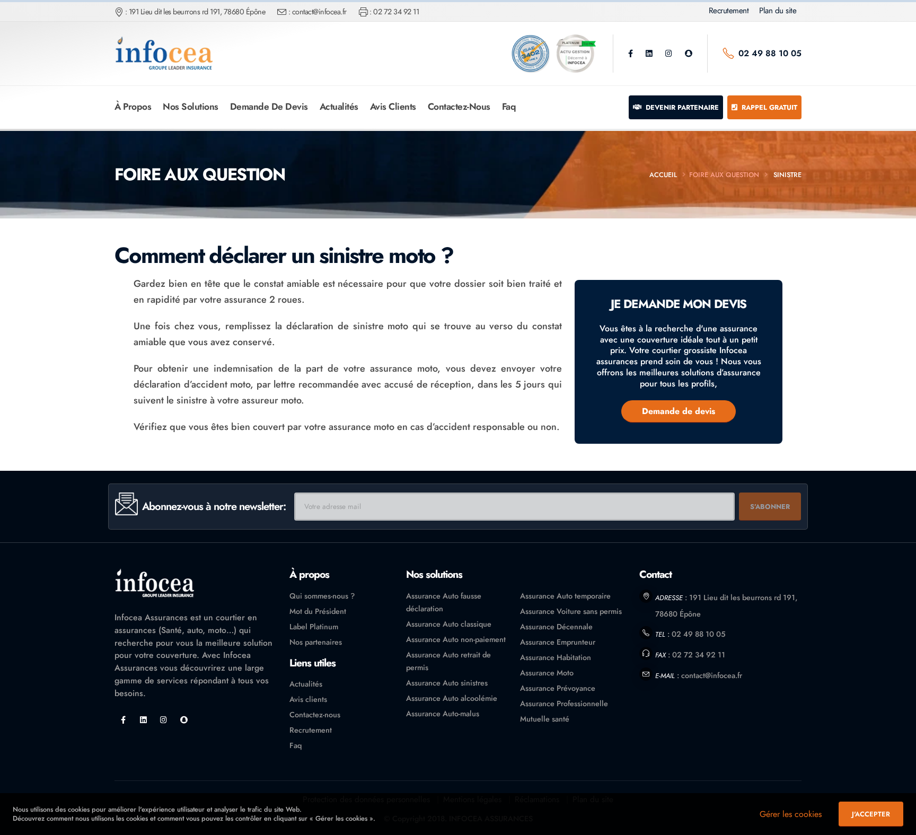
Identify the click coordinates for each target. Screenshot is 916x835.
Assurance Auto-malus (442, 713)
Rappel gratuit (768, 107)
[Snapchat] (688, 53)
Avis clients (393, 106)
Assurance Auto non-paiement (456, 639)
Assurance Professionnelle (564, 703)
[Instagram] (668, 53)
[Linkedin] (649, 53)
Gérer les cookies (791, 814)
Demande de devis (269, 106)
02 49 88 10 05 (770, 53)
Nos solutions (190, 106)
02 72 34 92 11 (698, 654)
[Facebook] (630, 53)
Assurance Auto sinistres (447, 683)
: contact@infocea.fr (317, 11)
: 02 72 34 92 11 (394, 11)
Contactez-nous (459, 106)
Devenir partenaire (681, 107)
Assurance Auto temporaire (565, 596)
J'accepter (871, 814)
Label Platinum (313, 626)
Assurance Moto (547, 672)
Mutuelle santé (544, 719)
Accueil (663, 175)
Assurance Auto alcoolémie (451, 698)
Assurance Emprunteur (557, 642)
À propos (132, 106)
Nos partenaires (315, 642)
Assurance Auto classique (448, 624)
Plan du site (777, 10)
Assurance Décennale (556, 626)
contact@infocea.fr (711, 675)
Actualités (339, 106)
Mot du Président (317, 611)
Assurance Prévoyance (557, 688)
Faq (509, 106)
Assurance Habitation (555, 657)
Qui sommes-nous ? (322, 596)
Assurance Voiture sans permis (571, 611)
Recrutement (729, 10)
